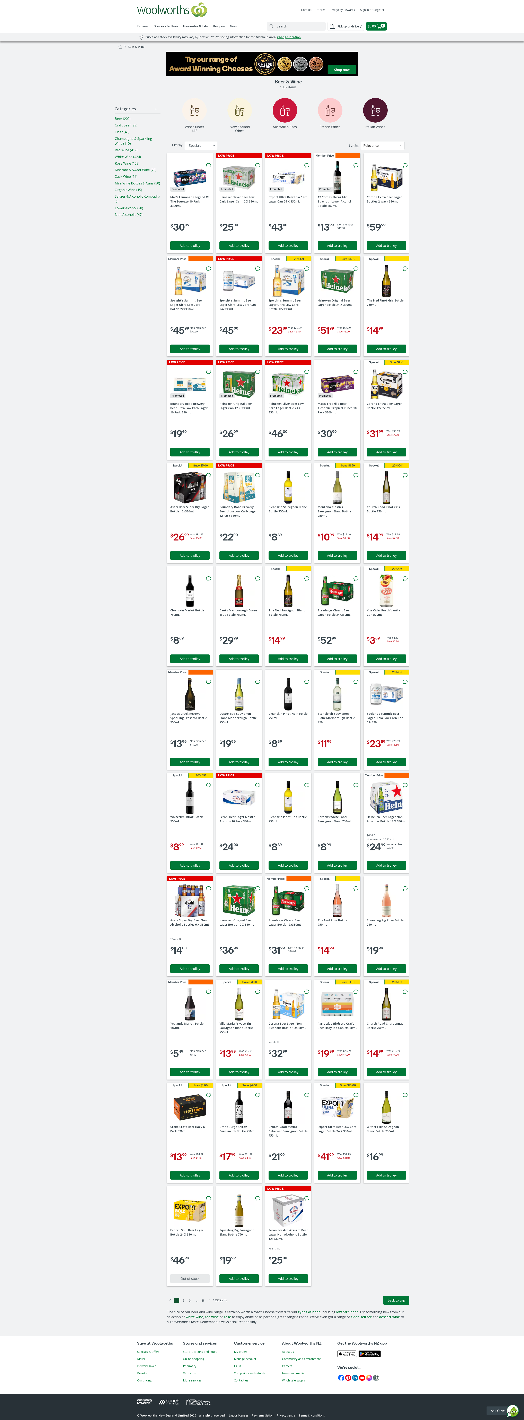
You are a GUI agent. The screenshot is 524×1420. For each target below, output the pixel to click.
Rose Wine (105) (127, 163)
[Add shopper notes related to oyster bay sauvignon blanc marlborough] (257, 682)
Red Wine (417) (126, 150)
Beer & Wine (136, 47)
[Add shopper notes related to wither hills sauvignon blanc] (405, 1095)
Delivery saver (146, 1366)
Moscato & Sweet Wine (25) (135, 170)
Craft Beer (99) (126, 125)
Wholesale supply (293, 1380)
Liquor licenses (238, 1415)
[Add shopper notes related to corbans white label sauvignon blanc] (356, 785)
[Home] (120, 46)
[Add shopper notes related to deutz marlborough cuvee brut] (257, 579)
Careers (287, 1366)
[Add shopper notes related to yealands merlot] (208, 992)
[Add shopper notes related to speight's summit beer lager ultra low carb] (208, 269)
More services (192, 1380)
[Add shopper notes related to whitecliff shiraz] (208, 785)
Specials (195, 145)
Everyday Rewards (343, 10)
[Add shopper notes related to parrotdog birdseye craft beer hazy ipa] (356, 992)
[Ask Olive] (513, 1412)
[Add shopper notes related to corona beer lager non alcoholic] (307, 992)
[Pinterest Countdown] (348, 1377)
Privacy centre (286, 1415)
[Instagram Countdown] (369, 1377)
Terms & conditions (312, 1415)
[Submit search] (271, 26)
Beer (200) (123, 118)
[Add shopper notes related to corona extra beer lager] (405, 165)
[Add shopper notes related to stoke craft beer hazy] (208, 1095)
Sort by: (354, 145)
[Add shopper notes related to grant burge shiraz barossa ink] (257, 1095)
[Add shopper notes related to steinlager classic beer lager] (356, 579)
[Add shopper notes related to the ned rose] (356, 888)
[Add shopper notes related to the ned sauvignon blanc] (307, 579)
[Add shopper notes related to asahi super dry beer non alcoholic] (208, 888)
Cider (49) (122, 132)
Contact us (241, 1380)
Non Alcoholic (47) (128, 214)
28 (203, 1300)
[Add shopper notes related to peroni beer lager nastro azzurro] (257, 785)
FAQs (237, 1366)
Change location (289, 37)
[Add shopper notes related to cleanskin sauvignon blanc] (307, 475)
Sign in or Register (372, 10)
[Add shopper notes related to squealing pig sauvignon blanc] (257, 1198)
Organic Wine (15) (128, 190)
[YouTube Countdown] (362, 1377)
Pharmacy (189, 1366)
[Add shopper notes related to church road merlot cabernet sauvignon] (307, 1095)
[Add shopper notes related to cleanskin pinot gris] (307, 785)
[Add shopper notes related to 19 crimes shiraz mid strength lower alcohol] (356, 165)
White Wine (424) (128, 157)
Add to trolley (190, 245)
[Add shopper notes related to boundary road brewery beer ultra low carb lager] (208, 372)
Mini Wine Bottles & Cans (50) (137, 183)
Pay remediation (262, 1415)
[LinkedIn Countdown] (355, 1377)
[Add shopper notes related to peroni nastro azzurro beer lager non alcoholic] (307, 1198)
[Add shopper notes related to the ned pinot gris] (405, 269)
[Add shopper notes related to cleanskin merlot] (208, 579)
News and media (293, 1373)
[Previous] (170, 1300)
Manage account (245, 1359)
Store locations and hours (200, 1352)
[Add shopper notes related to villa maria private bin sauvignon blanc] (257, 992)
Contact (306, 10)
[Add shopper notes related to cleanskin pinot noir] (307, 682)
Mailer (141, 1359)
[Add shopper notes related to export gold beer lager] (208, 1198)
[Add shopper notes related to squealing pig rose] (405, 888)
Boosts (142, 1373)
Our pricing (144, 1380)
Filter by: (177, 145)
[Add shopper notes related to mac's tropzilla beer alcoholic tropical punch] (356, 372)
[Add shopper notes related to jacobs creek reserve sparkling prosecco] (208, 682)
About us (288, 1352)
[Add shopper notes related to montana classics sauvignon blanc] (356, 475)
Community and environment (301, 1359)
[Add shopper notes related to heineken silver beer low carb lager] (257, 165)
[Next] (209, 1300)
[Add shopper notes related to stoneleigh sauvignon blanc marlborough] (356, 682)
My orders (240, 1352)
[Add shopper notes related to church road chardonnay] (405, 992)
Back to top (396, 1300)
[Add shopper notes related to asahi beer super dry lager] (208, 475)
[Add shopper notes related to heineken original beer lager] (356, 269)
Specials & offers (148, 1352)
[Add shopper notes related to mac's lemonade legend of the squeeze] (208, 165)
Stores (321, 10)
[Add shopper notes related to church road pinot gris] (405, 475)
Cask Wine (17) (126, 176)
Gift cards (189, 1373)
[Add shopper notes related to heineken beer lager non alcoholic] (405, 785)
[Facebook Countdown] (341, 1377)
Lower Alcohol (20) (129, 208)
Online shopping (193, 1359)
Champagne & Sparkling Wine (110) (133, 141)
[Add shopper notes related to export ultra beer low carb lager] (307, 165)
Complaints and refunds (249, 1373)
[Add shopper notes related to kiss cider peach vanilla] (405, 579)
